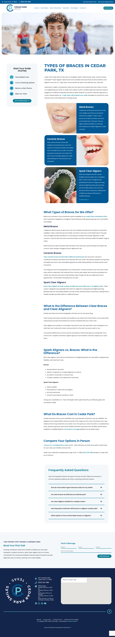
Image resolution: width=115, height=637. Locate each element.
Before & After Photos (23, 88)
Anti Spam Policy (57, 619)
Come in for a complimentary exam (56, 445)
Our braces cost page (71, 429)
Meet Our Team (21, 94)
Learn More (83, 199)
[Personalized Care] (12, 77)
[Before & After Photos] (12, 88)
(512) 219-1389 (88, 453)
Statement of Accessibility (71, 619)
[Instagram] (39, 603)
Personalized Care (22, 77)
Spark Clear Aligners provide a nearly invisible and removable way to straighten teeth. (73, 286)
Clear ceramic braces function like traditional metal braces (64, 257)
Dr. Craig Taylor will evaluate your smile (73, 95)
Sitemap (39, 619)
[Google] (42, 603)
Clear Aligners (74, 8)
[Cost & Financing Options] (12, 83)
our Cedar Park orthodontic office (95, 216)
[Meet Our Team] (12, 94)
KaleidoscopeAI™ (73, 621)
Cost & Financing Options (25, 83)
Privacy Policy (47, 619)
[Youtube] (45, 603)
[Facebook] (36, 603)
